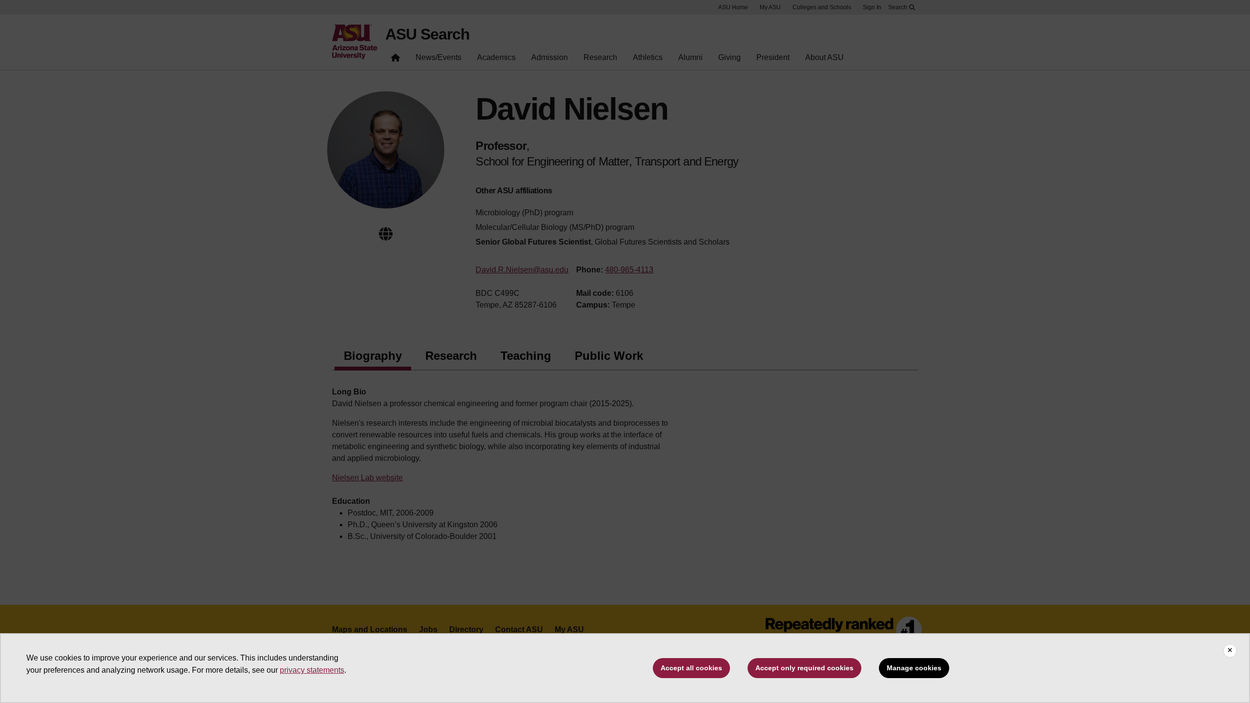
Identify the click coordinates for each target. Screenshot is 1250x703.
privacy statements (312, 670)
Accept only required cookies (804, 668)
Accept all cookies (691, 668)
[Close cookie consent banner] (1230, 651)
